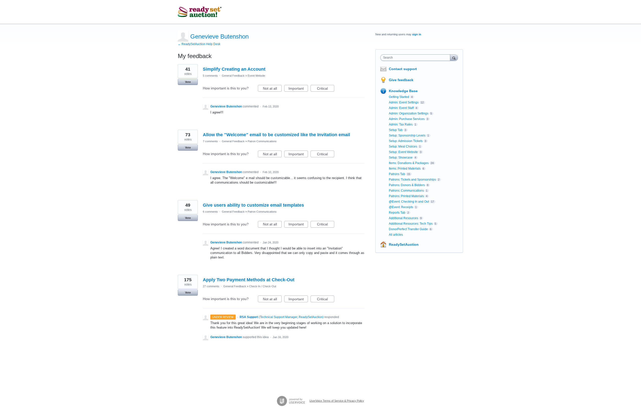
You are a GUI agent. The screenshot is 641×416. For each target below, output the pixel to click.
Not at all (272, 89)
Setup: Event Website (403, 152)
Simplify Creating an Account (234, 69)
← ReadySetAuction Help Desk (199, 44)
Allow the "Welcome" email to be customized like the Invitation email (276, 134)
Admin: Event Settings (404, 102)
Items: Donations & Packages (409, 163)
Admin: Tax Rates (401, 124)
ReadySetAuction (404, 244)
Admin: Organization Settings (408, 113)
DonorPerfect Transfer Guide (408, 229)
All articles (396, 234)
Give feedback (401, 80)
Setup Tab (396, 130)
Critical (325, 89)
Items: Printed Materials (405, 168)
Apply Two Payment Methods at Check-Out (248, 279)
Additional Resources (403, 218)
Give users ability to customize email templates (253, 205)
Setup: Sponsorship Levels (407, 135)
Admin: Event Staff (401, 108)
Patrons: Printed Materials (406, 196)
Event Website (256, 75)
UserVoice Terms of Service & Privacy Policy (336, 400)
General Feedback (233, 75)
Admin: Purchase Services (407, 119)
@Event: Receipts (401, 207)
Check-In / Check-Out (262, 286)
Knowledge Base (403, 91)
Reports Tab (397, 212)
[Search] (454, 57)
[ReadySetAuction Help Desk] (200, 12)
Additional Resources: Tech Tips (411, 223)
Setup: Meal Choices (403, 146)
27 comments (211, 286)
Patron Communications (262, 141)
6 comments (210, 211)
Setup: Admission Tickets (406, 141)
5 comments (210, 75)
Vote (188, 81)
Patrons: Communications (406, 190)
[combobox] (416, 57)
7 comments (210, 141)
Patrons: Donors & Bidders (407, 185)
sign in (416, 34)
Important (298, 89)
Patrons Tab (397, 174)
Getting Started (399, 97)
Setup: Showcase (401, 157)
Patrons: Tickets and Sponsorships (412, 179)
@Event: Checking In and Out (409, 201)
